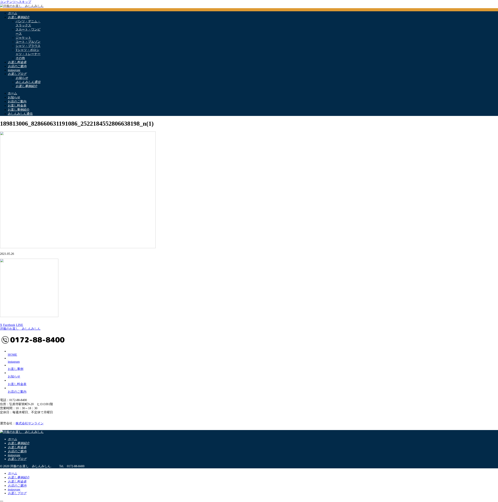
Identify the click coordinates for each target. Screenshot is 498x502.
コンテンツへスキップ (15, 2)
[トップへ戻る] (1, 501)
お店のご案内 (17, 391)
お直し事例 (15, 369)
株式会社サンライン (30, 423)
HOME (12, 354)
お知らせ (14, 376)
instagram (14, 361)
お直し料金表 (17, 384)
